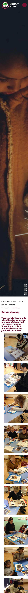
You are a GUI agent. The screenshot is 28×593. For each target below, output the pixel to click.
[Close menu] (24, 5)
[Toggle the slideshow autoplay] (25, 293)
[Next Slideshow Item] (25, 285)
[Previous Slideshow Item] (25, 289)
